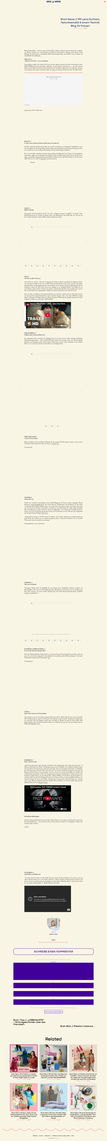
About (72, 1135)
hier (49, 657)
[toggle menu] (104, 1)
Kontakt (41, 1135)
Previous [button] (20, 241)
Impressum (35, 1135)
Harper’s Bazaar (43, 782)
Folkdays (48, 338)
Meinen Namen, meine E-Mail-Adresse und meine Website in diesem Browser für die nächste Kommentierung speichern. (53, 1007)
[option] (53, 241)
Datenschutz (47, 1135)
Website (53, 998)
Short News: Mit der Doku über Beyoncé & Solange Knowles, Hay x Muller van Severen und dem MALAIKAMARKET (53, 1075)
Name (53, 982)
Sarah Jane (75, 28)
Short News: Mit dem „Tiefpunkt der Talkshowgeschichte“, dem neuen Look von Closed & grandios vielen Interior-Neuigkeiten (23, 1115)
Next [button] (86, 241)
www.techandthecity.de (37, 504)
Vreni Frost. (44, 513)
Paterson (49, 282)
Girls (53, 70)
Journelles (43, 158)
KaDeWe (44, 588)
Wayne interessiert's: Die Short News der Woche (56, 942)
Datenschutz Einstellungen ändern (61, 1135)
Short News (42, 942)
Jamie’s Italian (28, 722)
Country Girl (55, 443)
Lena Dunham (28, 64)
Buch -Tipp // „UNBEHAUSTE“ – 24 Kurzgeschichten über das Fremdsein (29, 1022)
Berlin (57, 213)
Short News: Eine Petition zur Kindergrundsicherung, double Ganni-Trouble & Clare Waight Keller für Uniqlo (23, 1075)
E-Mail (53, 990)
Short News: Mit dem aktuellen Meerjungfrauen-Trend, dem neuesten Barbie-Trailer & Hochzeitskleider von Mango (53, 1115)
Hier (64, 68)
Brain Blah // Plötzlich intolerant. (77, 1026)
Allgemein (85, 28)
